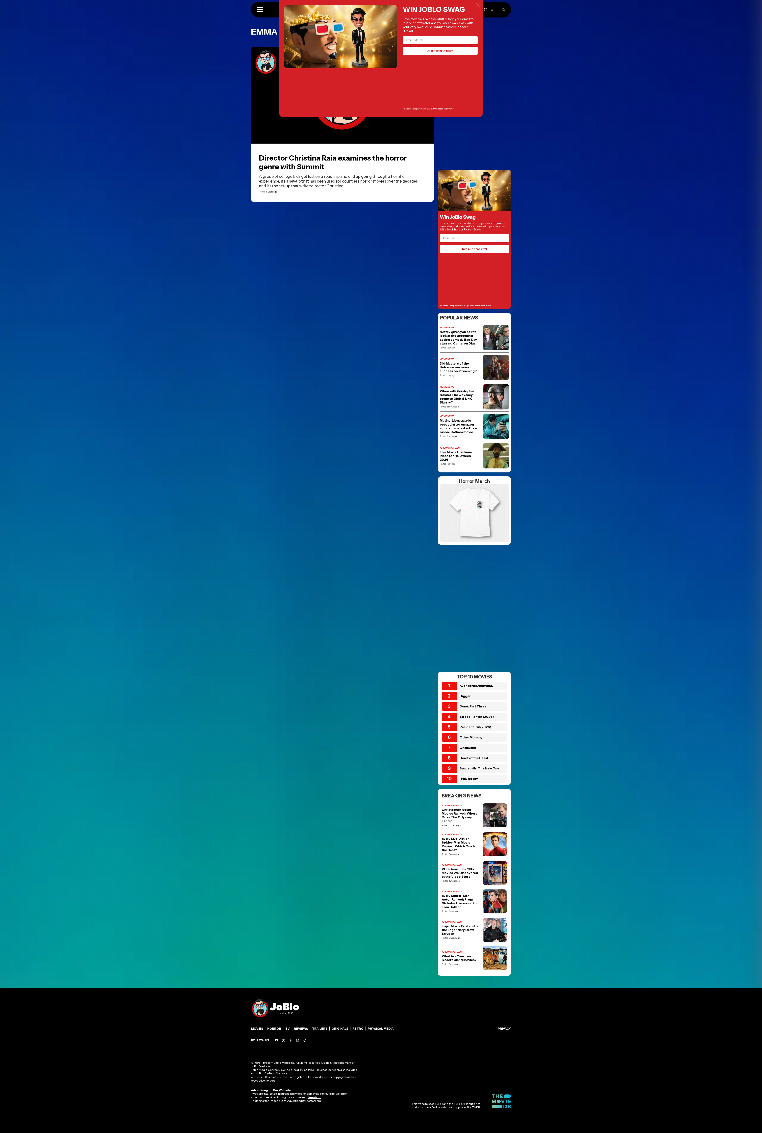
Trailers (319, 1028)
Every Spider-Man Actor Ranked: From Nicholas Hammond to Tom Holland (459, 901)
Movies (257, 1028)
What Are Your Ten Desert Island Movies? (459, 958)
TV (287, 1028)
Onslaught (468, 748)
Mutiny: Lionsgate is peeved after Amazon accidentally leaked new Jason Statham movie (458, 426)
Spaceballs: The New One (479, 768)
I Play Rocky (469, 779)
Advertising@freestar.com (304, 1101)
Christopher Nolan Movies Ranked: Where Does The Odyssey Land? (459, 815)
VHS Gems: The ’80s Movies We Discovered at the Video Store (460, 873)
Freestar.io (314, 1097)
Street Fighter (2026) (477, 717)
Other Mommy (471, 737)
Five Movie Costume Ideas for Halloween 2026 (456, 456)
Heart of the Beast (474, 758)
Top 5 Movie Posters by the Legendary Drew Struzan (460, 930)
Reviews (301, 1028)
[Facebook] (290, 1040)
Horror (274, 1028)
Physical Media (381, 1028)
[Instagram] (485, 9)
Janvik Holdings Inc (319, 1070)
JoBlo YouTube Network (271, 1073)
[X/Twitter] (283, 1040)
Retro (358, 1028)
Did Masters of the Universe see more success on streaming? (458, 367)
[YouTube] (276, 1040)
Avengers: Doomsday (477, 686)
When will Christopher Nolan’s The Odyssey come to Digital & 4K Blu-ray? (457, 396)
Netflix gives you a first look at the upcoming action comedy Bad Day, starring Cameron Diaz (458, 337)
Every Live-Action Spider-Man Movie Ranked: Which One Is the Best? (458, 844)
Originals (340, 1028)
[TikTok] (492, 9)
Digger (465, 696)
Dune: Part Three (473, 706)
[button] (260, 10)
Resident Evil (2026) (475, 727)
